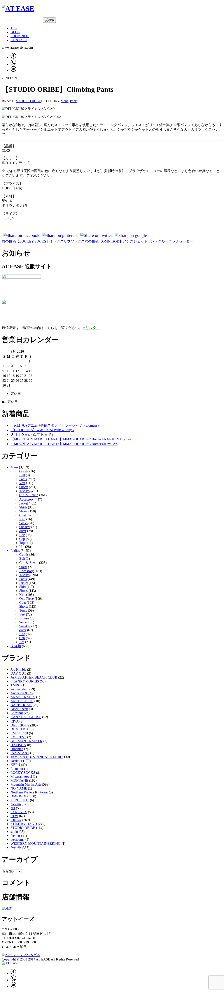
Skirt (22, 587)
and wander (18, 689)
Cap (22, 539)
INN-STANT (19, 753)
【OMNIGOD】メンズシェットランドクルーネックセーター (139, 241)
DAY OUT (18, 673)
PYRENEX (18, 812)
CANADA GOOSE (25, 717)
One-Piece (26, 598)
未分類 (15, 646)
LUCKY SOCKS (22, 772)
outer (22, 531)
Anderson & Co (21, 693)
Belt (22, 475)
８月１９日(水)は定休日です (32, 434)
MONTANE (19, 780)
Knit (22, 519)
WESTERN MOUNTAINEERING (35, 843)
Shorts (23, 487)
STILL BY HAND (23, 824)
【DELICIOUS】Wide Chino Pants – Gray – (42, 430)
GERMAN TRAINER (26, 741)
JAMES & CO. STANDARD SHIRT (36, 757)
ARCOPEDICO (21, 701)
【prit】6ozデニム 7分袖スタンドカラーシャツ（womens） (55, 425)
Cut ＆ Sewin (28, 495)
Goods (23, 471)
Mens (64, 101)
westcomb (17, 839)
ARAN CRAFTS (22, 697)
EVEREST (18, 737)
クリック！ (91, 328)
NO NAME (18, 788)
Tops (22, 543)
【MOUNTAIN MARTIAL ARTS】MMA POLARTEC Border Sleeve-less (63, 444)
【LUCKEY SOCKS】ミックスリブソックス (43, 241)
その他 (15, 848)
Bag (22, 535)
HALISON (18, 745)
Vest (22, 483)
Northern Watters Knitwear (29, 792)
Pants (73, 101)
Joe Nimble (18, 669)
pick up (15, 804)
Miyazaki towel (21, 776)
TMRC (15, 685)
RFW (14, 816)
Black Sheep (19, 709)
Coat (22, 515)
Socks (23, 523)
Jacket (23, 503)
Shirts (23, 507)
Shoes (23, 511)
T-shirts (24, 491)
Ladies (15, 550)
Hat (21, 547)
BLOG (15, 32)
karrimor (16, 761)
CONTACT (18, 40)
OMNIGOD (19, 796)
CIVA (14, 721)
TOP (13, 28)
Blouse (24, 618)
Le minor (16, 768)
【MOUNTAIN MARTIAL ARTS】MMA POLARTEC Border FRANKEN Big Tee (70, 439)
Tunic (23, 610)
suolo (14, 832)
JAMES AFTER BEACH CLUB (33, 677)
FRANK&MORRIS (24, 681)
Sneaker (24, 527)
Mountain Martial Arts (25, 784)
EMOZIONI (19, 733)
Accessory (26, 499)
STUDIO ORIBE (28, 101)
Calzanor (16, 713)
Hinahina (16, 749)
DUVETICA (19, 729)
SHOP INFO (19, 36)
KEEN (15, 765)
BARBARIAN (21, 705)
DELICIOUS (19, 725)
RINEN (15, 820)
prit (12, 808)
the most (16, 835)
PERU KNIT (19, 800)
